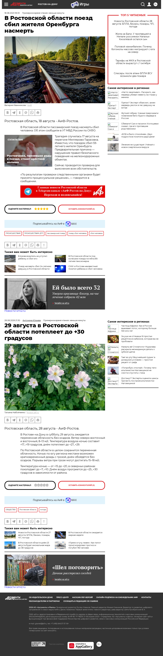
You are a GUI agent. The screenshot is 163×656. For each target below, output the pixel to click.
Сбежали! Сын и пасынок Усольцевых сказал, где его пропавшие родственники (140, 126)
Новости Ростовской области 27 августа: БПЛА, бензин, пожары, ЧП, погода (34, 535)
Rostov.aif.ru (33, 412)
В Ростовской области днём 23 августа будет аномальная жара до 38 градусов (34, 545)
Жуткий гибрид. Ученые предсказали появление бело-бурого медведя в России (139, 115)
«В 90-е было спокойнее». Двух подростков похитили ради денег (138, 135)
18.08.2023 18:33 (12, 13)
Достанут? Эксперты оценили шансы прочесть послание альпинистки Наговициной (139, 381)
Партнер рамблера (56, 644)
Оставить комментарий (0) (81, 209)
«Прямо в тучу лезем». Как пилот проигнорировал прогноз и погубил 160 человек (84, 545)
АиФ (29, 105)
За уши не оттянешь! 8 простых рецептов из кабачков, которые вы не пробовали (139, 339)
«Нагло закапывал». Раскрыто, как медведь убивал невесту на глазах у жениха (139, 94)
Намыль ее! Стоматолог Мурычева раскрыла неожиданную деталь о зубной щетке (138, 349)
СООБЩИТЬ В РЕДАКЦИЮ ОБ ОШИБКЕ (80, 601)
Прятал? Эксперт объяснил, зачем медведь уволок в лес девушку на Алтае (138, 105)
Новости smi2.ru (15, 310)
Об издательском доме (41, 597)
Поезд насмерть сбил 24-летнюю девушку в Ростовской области (34, 267)
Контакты (146, 597)
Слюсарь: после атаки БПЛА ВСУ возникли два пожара (133, 74)
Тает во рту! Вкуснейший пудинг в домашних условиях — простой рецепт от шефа (138, 360)
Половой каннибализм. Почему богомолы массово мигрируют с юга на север (133, 49)
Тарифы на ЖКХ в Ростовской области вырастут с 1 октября (133, 62)
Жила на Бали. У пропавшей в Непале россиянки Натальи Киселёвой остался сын (133, 37)
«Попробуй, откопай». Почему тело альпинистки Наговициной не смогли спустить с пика (138, 370)
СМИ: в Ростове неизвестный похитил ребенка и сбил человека (85, 267)
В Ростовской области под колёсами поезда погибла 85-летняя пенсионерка (83, 258)
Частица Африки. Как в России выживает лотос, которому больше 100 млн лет (138, 328)
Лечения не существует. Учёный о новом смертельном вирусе (138, 145)
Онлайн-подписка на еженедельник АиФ (117, 597)
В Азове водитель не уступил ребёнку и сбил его (32, 257)
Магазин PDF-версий (82, 597)
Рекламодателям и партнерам (44, 601)
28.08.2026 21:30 (12, 320)
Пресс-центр (62, 597)
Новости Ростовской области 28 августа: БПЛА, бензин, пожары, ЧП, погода (133, 24)
